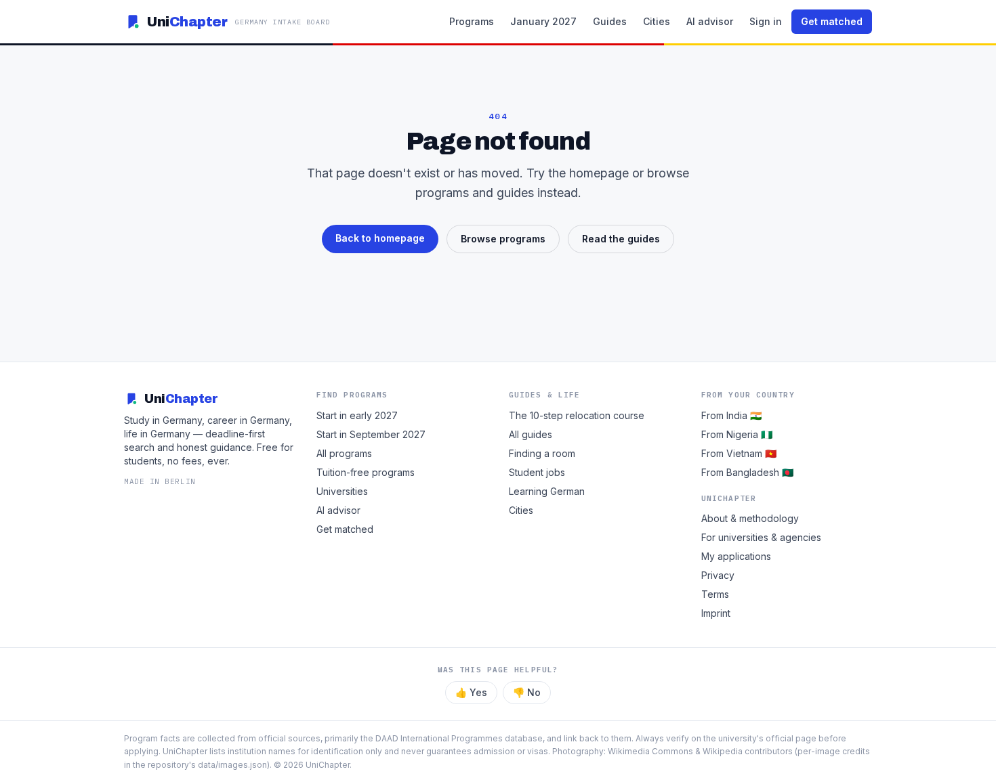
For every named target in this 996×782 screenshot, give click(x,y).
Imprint (715, 613)
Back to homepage (380, 238)
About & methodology (750, 518)
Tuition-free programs (365, 472)
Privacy (717, 575)
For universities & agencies (761, 537)
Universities (342, 491)
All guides (530, 434)
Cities (656, 21)
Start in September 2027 (371, 434)
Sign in (765, 21)
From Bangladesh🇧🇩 (747, 472)
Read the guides (621, 238)
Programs (471, 21)
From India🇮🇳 (731, 415)
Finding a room (542, 453)
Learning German (547, 491)
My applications (736, 556)
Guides (610, 21)
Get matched (832, 21)
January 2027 (543, 21)
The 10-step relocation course (576, 415)
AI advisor (709, 21)
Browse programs (503, 238)
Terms (715, 594)
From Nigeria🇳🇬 (736, 434)
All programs (344, 453)
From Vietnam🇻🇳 (738, 453)
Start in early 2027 (357, 415)
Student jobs (537, 472)
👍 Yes (471, 692)
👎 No (527, 692)
